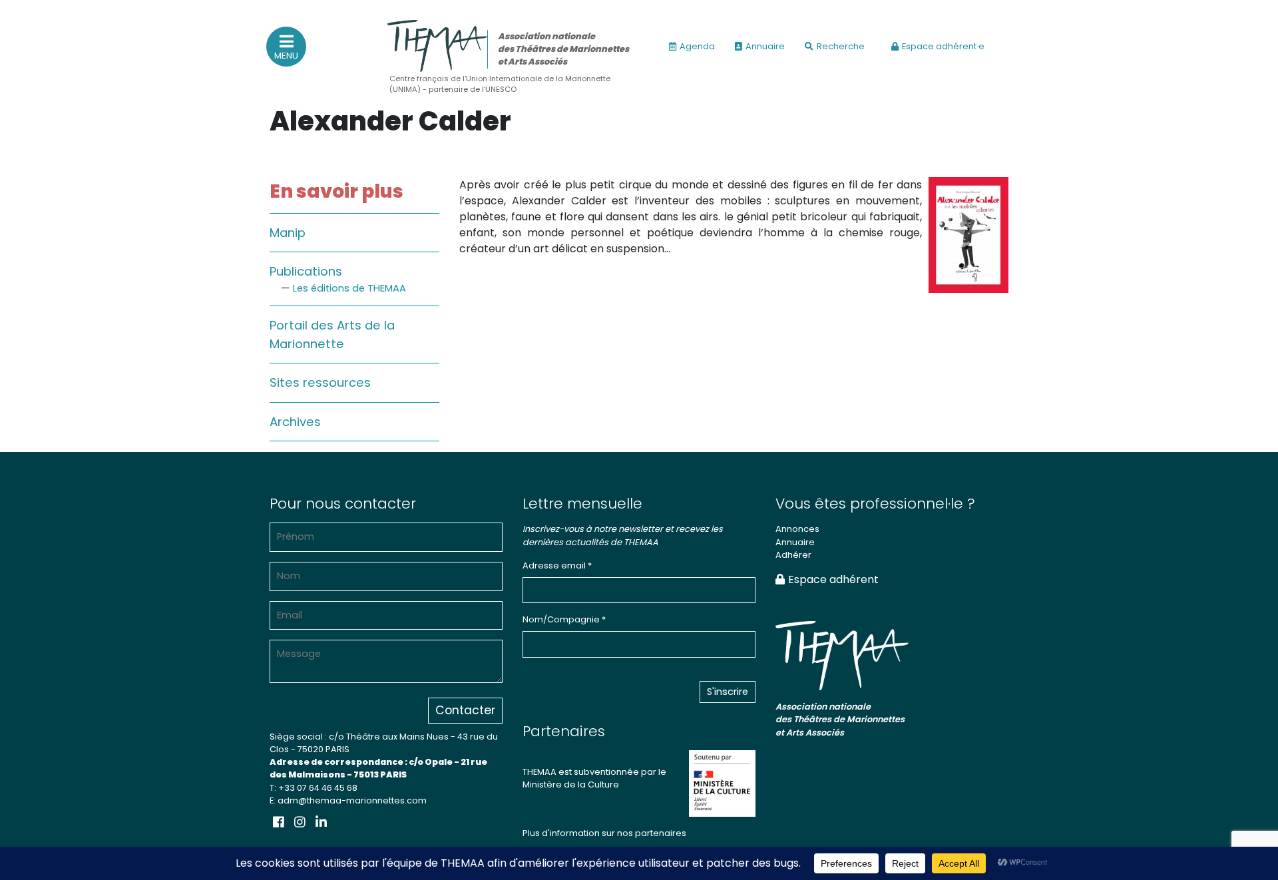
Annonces (797, 529)
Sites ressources (320, 382)
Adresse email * (557, 565)
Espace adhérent (833, 579)
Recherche (841, 46)
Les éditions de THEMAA (349, 288)
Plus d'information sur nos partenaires (604, 833)
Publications (306, 271)
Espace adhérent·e (943, 46)
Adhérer (793, 554)
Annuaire (765, 46)
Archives (295, 421)
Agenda (697, 46)
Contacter (465, 710)
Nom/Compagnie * (564, 619)
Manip (288, 232)
